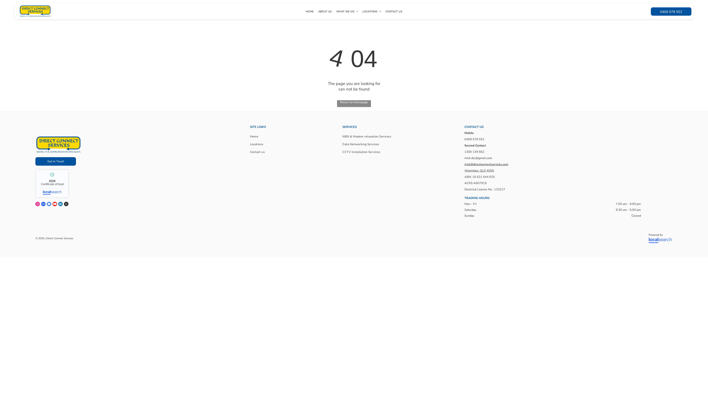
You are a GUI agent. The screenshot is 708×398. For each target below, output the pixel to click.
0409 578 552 (474, 139)
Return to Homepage (354, 102)
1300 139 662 (474, 152)
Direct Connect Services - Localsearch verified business (52, 183)
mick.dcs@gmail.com (478, 158)
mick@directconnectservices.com (486, 164)
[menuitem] (309, 11)
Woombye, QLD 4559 (479, 171)
